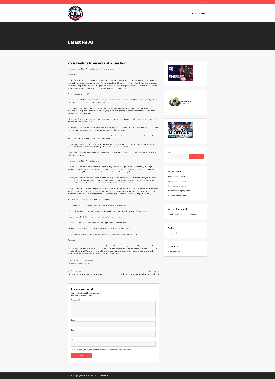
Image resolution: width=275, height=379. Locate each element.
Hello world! (193, 214)
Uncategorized (84, 263)
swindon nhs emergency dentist (179, 191)
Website (74, 340)
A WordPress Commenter (177, 214)
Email (74, 330)
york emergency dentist (176, 176)
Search (170, 152)
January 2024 (174, 233)
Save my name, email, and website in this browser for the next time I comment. (102, 350)
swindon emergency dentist (178, 195)
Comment (75, 300)
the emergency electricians (178, 186)
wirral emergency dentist (177, 181)
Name (74, 320)
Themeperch (104, 376)
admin (92, 260)
